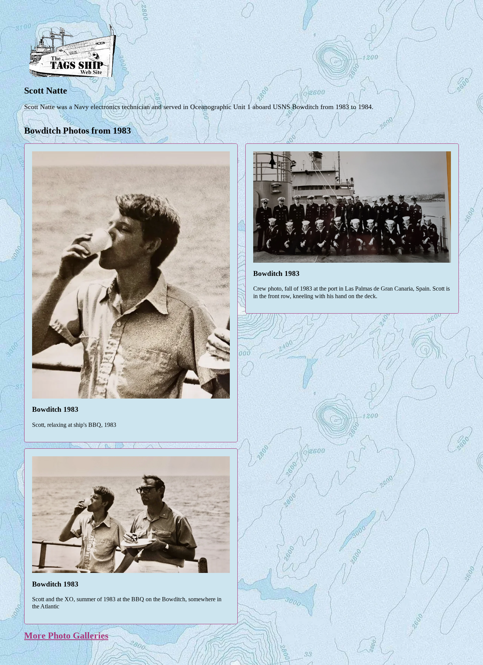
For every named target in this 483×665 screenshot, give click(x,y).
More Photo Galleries (66, 635)
